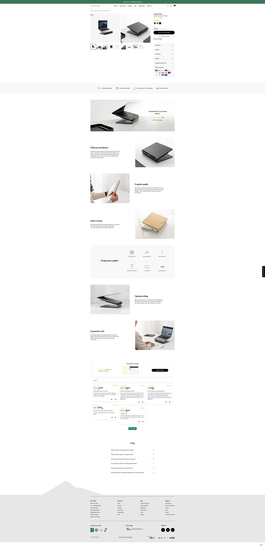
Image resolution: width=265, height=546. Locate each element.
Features (157, 49)
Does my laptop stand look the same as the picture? (123, 459)
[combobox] (261, 545)
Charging (130, 6)
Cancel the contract (170, 514)
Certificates (120, 510)
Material (157, 58)
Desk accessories (93, 10)
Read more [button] (122, 399)
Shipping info (143, 510)
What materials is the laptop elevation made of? (122, 450)
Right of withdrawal (170, 505)
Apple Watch (142, 6)
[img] (96, 385)
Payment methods (159, 67)
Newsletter (143, 507)
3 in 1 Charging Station (95, 505)
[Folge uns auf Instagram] (168, 530)
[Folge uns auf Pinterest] (173, 530)
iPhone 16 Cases (94, 507)
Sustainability (121, 512)
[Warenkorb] (174, 6)
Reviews (119, 505)
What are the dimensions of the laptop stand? (122, 468)
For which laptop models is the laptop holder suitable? (124, 463)
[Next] (148, 26)
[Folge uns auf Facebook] (163, 530)
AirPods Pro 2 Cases (95, 516)
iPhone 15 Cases (94, 514)
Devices (115, 6)
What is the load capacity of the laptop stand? (122, 454)
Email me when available (164, 32)
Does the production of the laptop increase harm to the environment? (127, 472)
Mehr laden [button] (132, 428)
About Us (149, 6)
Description (158, 45)
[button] (157, 17)
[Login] (170, 6)
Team (119, 503)
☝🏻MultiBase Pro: (132, 1)
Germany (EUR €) (94, 537)
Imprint (167, 512)
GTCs (166, 510)
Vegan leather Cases (95, 512)
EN (262, 544)
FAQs (141, 512)
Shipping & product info (160, 63)
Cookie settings (144, 505)
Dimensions (158, 54)
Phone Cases (123, 6)
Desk (135, 6)
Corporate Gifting (144, 503)
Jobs (119, 514)
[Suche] (168, 6)
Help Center (168, 503)
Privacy (167, 507)
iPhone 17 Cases (94, 503)
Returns (142, 514)
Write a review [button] (160, 370)
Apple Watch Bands (95, 510)
